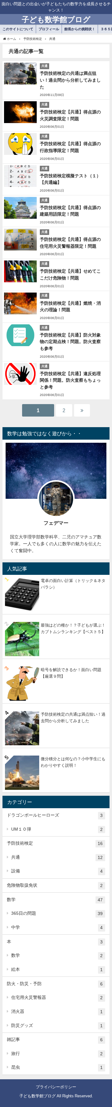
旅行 (57, 1053)
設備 (57, 871)
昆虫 (57, 1067)
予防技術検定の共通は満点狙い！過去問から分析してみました (70, 80)
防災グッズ (57, 1025)
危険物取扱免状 (55, 885)
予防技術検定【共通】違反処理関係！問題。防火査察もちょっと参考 (70, 380)
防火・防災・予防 (55, 983)
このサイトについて (17, 29)
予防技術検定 (55, 843)
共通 (57, 857)
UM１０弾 (57, 829)
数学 (55, 899)
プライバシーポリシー (56, 1087)
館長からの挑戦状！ (79, 29)
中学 (57, 927)
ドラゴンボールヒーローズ (55, 815)
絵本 (57, 969)
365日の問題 (57, 913)
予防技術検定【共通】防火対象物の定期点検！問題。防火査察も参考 (70, 342)
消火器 (57, 1011)
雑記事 (55, 1039)
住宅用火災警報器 (57, 997)
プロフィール (49, 29)
